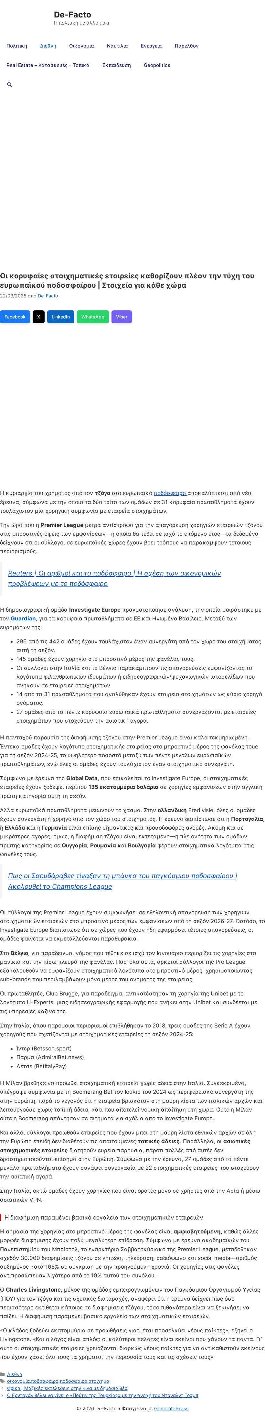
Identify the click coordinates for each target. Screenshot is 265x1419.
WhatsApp (92, 316)
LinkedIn (61, 316)
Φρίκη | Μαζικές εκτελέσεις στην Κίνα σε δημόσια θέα (67, 1388)
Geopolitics (157, 65)
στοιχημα (99, 1381)
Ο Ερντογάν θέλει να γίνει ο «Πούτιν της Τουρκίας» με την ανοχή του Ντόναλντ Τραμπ (102, 1395)
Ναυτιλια (117, 46)
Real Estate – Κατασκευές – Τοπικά (48, 65)
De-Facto (72, 14)
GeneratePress (171, 1408)
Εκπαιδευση (116, 65)
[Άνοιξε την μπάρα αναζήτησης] (9, 84)
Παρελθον (187, 46)
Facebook (15, 316)
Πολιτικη (16, 46)
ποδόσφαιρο (170, 493)
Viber (121, 316)
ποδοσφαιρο (73, 1381)
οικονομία (18, 1381)
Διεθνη (48, 46)
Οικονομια (81, 46)
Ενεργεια (151, 46)
